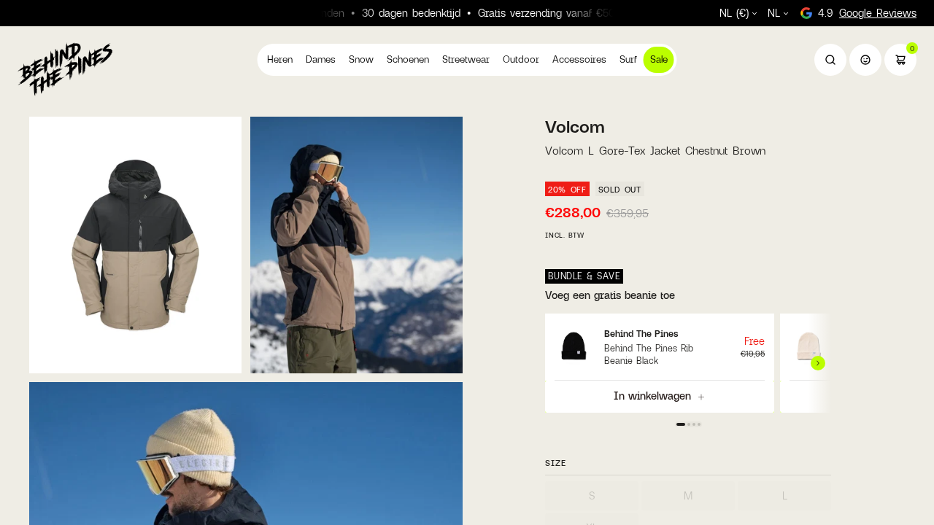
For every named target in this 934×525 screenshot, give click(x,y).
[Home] (65, 68)
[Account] (865, 60)
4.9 (867, 13)
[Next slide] (819, 363)
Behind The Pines (641, 333)
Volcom (575, 126)
